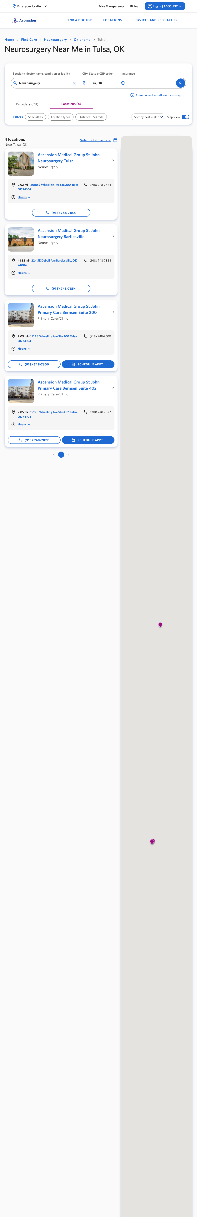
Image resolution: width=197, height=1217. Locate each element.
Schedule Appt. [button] (91, 364)
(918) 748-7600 (37, 364)
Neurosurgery (55, 40)
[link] (111, 6)
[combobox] (45, 83)
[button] (74, 83)
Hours (22, 197)
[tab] (27, 105)
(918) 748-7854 (64, 212)
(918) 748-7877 (37, 440)
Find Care (29, 40)
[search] (180, 83)
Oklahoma (82, 40)
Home (9, 40)
